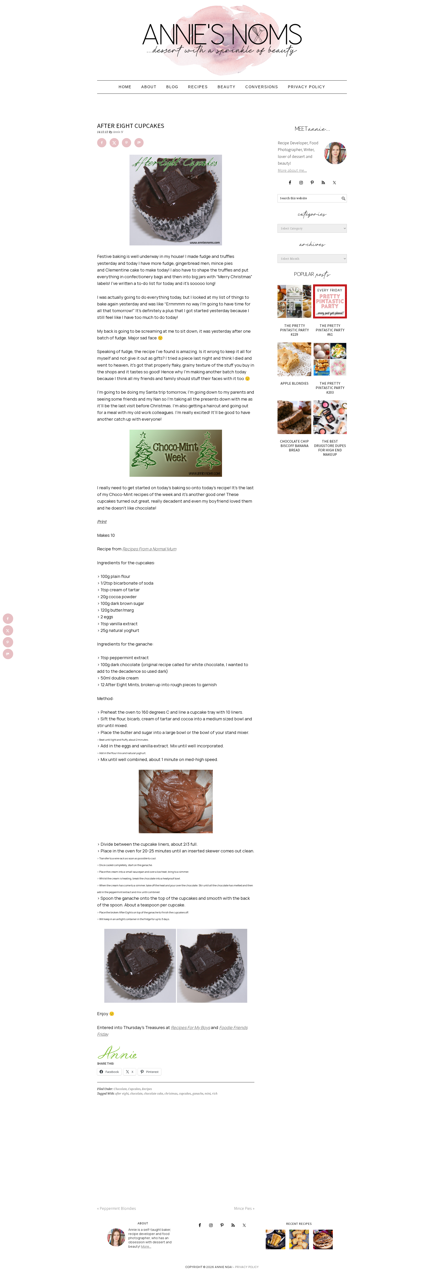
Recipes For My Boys (190, 1027)
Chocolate (120, 1089)
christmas (171, 1093)
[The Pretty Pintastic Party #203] (330, 359)
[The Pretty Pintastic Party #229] (294, 301)
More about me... (292, 170)
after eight (122, 1093)
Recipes (147, 1089)
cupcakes (185, 1093)
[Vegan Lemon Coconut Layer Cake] (275, 1239)
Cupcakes (134, 1089)
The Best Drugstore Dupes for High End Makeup (330, 448)
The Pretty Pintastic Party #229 (294, 330)
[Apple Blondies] (294, 359)
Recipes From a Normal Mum (149, 549)
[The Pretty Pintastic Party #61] (330, 301)
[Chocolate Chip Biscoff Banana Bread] (294, 417)
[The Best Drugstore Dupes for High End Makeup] (330, 417)
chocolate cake (153, 1093)
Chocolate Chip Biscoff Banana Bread (294, 445)
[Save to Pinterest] (126, 142)
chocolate (136, 1093)
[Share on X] (114, 142)
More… (146, 1246)
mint (208, 1093)
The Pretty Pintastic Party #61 (330, 330)
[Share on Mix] (139, 142)
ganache (197, 1093)
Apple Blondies (294, 383)
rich (214, 1093)
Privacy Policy (247, 1267)
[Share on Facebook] (101, 142)
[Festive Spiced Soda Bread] (323, 1239)
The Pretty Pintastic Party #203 (330, 387)
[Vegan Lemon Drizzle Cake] (299, 1239)
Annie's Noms (222, 38)
